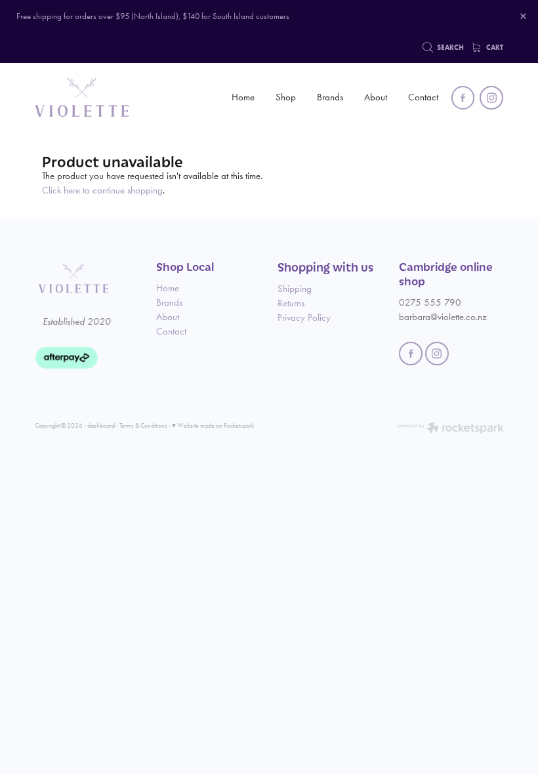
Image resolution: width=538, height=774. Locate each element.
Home (243, 97)
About (375, 97)
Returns (291, 303)
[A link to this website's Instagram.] (491, 98)
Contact (423, 97)
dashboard (101, 425)
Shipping (295, 289)
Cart (493, 47)
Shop (286, 97)
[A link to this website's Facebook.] (463, 98)
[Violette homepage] (82, 97)
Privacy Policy (304, 317)
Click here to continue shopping (102, 190)
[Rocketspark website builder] (450, 429)
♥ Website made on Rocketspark (213, 425)
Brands (330, 97)
